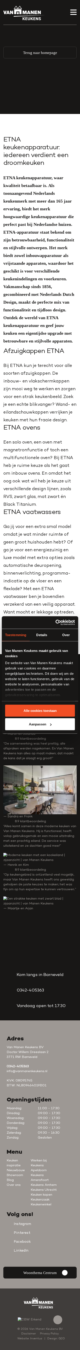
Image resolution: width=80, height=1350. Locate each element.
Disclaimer (28, 1333)
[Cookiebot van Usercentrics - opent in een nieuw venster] (56, 622)
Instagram (22, 1224)
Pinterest (22, 1233)
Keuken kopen (41, 1195)
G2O (61, 1338)
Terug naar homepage (40, 53)
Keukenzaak (40, 1199)
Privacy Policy (49, 1333)
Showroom (15, 1175)
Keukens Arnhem (44, 1185)
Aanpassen (37, 724)
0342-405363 (30, 990)
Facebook (22, 1242)
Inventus (36, 1338)
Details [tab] (41, 635)
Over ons (14, 1185)
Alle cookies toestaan (40, 710)
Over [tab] (66, 635)
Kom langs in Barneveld (40, 975)
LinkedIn (21, 1250)
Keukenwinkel (41, 1204)
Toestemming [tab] (15, 635)
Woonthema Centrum (40, 1273)
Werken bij (39, 1160)
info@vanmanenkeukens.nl (27, 1071)
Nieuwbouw (16, 1170)
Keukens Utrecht (44, 1190)
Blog (10, 1180)
